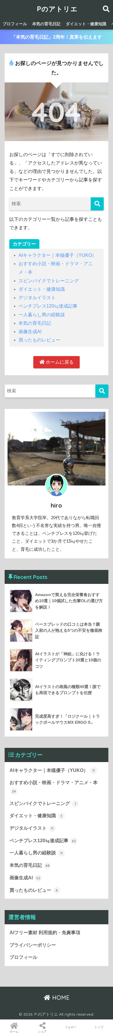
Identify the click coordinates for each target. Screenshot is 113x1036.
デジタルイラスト (37, 297)
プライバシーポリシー (33, 945)
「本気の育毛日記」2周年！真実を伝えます (56, 37)
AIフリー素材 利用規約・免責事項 (45, 932)
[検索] (97, 203)
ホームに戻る (59, 362)
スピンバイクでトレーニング (49, 280)
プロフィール (15, 23)
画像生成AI (30, 331)
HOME (60, 997)
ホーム (14, 1031)
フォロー (70, 1027)
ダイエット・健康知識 (86, 23)
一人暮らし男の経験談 (42, 314)
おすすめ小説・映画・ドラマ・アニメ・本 (54, 786)
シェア (42, 1031)
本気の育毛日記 (46, 23)
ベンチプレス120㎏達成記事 (48, 306)
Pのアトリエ (57, 9)
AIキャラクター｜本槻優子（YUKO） (57, 255)
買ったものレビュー (39, 339)
